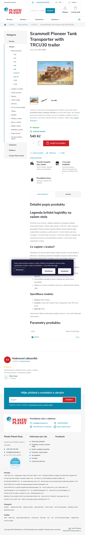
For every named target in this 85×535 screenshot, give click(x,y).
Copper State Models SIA (23, 518)
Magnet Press (75, 518)
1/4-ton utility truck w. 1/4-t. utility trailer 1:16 (55, 487)
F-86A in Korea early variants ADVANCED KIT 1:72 (35, 499)
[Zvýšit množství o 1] (39, 142)
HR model (43, 518)
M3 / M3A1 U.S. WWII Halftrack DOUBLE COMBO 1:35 (49, 478)
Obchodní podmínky (10, 2)
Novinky (11, 41)
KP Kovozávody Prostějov (62, 518)
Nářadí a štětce (16, 126)
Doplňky (13, 115)
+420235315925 (62, 423)
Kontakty (35, 458)
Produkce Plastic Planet (16, 138)
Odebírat (69, 400)
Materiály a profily (17, 130)
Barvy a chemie (16, 122)
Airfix (5, 518)
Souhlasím (65, 271)
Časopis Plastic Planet (16, 156)
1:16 (14, 55)
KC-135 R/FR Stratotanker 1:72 (39, 490)
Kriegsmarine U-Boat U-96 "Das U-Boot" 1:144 (28, 475)
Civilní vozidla (15, 100)
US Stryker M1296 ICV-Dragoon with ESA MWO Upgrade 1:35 (59, 475)
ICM (52, 518)
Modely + (12, 47)
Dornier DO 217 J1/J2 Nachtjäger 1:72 (59, 490)
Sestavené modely (9, 510)
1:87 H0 (15, 77)
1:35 (14, 62)
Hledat (50, 11)
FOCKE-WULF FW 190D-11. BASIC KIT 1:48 (16, 493)
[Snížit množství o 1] (39, 144)
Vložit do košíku (58, 143)
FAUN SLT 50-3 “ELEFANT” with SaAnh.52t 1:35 (54, 496)
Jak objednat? (36, 455)
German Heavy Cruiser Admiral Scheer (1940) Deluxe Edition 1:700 (59, 481)
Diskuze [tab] (68, 194)
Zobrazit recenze (25, 361)
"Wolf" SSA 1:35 (8, 475)
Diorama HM (35, 518)
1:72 (77, 337)
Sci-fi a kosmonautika (18, 107)
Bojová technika (16, 51)
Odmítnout (49, 271)
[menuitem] (11, 19)
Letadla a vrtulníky (17, 89)
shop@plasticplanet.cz (40, 423)
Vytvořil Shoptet (76, 528)
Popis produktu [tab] (42, 194)
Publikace (12, 150)
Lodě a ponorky (16, 93)
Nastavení (19, 270)
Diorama (14, 104)
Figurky (13, 96)
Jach (48, 518)
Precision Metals (8, 521)
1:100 (15, 80)
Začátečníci (12, 145)
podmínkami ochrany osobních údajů (40, 405)
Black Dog (11, 518)
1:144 (15, 84)
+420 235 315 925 (12, 449)
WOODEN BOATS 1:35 (36, 493)
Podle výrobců (15, 133)
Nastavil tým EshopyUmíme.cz (72, 531)
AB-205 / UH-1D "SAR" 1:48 (12, 499)
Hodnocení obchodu (38, 461)
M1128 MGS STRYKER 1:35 (11, 481)
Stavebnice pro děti (16, 507)
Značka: (36, 158)
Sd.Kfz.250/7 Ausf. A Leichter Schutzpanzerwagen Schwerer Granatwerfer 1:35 (26, 484)
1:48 (14, 66)
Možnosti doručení (39, 131)
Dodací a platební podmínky (41, 449)
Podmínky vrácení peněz (39, 452)
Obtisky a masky (16, 119)
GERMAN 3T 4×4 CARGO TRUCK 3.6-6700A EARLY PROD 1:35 (22, 496)
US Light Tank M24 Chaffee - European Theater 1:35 (18, 478)
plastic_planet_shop (63, 427)
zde (56, 265)
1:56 (14, 69)
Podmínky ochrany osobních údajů (41, 445)
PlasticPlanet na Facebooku (42, 427)
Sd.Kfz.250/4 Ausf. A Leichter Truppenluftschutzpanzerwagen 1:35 (22, 487)
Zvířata (13, 111)
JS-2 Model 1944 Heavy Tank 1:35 (30, 481)
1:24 (14, 58)
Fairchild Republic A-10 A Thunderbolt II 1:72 (16, 490)
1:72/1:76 (16, 73)
